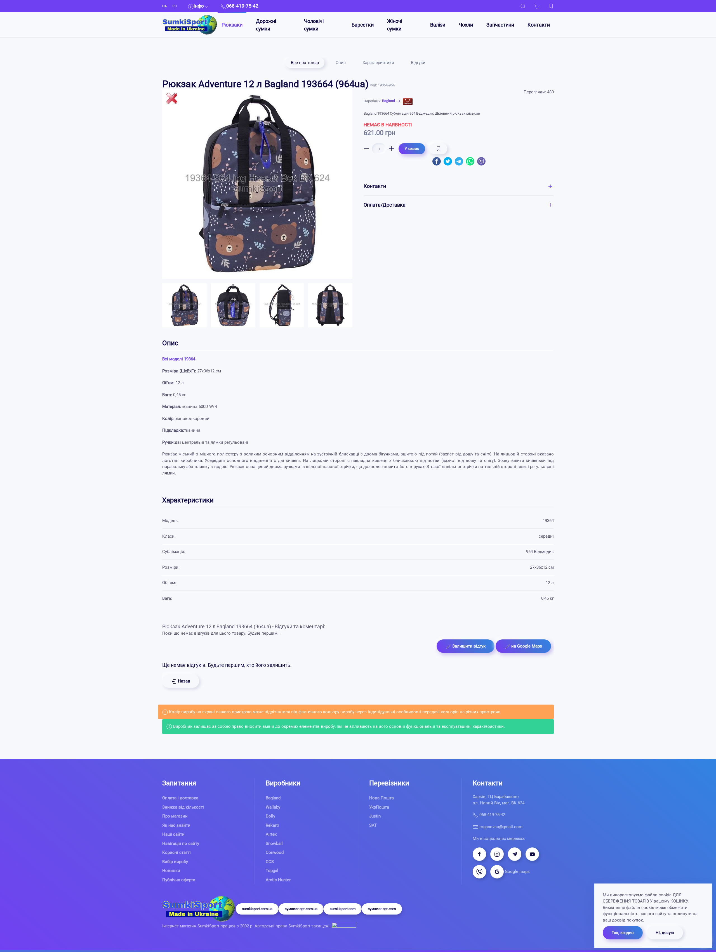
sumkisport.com (342, 909)
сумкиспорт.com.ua (301, 909)
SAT (373, 825)
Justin (375, 816)
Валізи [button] (437, 25)
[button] (523, 6)
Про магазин (175, 816)
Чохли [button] (466, 25)
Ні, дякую (665, 932)
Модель (170, 520)
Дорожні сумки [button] (266, 25)
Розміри (170, 567)
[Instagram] (497, 854)
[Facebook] (479, 854)
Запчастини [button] (500, 25)
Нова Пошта (381, 797)
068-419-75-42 (491, 814)
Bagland (388, 101)
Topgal (272, 870)
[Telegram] (514, 854)
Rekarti (272, 825)
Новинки (171, 870)
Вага (166, 598)
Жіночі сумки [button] (394, 25)
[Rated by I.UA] (343, 926)
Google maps (517, 871)
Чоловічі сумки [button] (314, 25)
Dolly (270, 816)
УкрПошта (379, 807)
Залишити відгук (468, 646)
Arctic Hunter (278, 879)
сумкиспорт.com (382, 909)
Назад (183, 681)
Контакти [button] (375, 186)
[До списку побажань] (551, 6)
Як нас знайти (176, 825)
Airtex (271, 834)
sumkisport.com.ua (257, 909)
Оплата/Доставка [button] (385, 205)
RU (174, 6)
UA (164, 6)
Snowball (274, 843)
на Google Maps (526, 646)
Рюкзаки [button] (232, 25)
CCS (270, 861)
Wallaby (273, 807)
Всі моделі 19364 (178, 359)
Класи (168, 536)
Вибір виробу (175, 861)
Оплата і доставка (180, 797)
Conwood (275, 852)
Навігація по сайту (180, 843)
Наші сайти (173, 834)
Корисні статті (176, 852)
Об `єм (168, 582)
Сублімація (173, 551)
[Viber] (479, 871)
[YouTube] (532, 854)
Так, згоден (623, 932)
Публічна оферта (178, 879)
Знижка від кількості (183, 807)
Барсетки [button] (363, 25)
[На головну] (190, 24)
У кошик (412, 149)
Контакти (538, 25)
